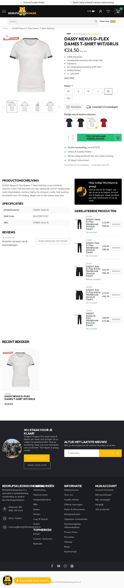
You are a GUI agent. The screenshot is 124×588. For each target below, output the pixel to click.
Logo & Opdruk (40, 519)
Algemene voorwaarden (76, 519)
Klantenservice (37, 458)
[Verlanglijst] (108, 11)
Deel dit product (99, 165)
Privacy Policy (70, 532)
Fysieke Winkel (71, 499)
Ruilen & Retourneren (74, 509)
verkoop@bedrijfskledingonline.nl (25, 527)
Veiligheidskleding (42, 499)
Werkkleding (39, 490)
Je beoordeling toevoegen (53, 241)
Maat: (68, 85)
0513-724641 (15, 518)
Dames (36, 509)
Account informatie (104, 490)
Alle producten (102, 509)
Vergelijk (99, 504)
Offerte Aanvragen (73, 504)
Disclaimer (69, 537)
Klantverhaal (70, 551)
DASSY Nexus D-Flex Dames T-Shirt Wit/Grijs (33, 28)
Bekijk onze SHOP (37, 465)
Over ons (68, 494)
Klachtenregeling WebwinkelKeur (72, 526)
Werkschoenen (40, 494)
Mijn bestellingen (103, 494)
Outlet (36, 524)
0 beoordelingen (93, 34)
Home (5, 28)
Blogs (67, 546)
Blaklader (37, 543)
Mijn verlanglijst (102, 499)
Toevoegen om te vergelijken (76, 165)
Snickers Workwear (42, 538)
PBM (35, 504)
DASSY (36, 534)
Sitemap (68, 541)
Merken (36, 514)
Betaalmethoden (72, 514)
